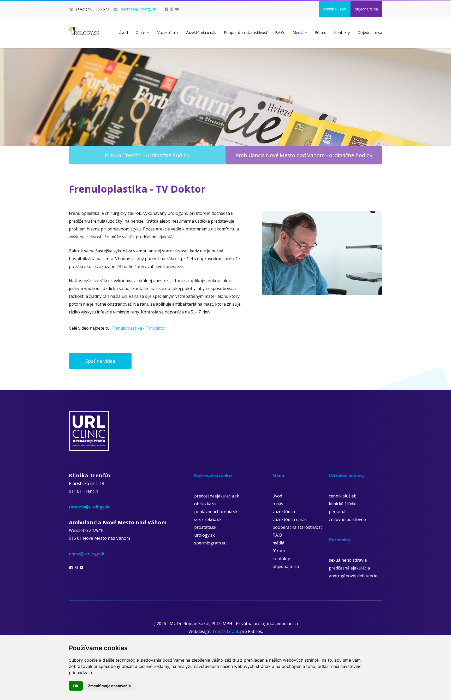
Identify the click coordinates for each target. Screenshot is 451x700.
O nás (141, 32)
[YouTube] (177, 9)
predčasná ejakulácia (349, 568)
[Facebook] (166, 9)
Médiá (298, 32)
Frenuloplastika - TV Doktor (138, 328)
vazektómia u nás (289, 519)
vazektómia (283, 511)
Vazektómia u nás (201, 32)
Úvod (123, 32)
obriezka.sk (205, 504)
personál (337, 511)
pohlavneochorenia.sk (216, 511)
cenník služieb (334, 9)
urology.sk (204, 535)
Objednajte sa (370, 32)
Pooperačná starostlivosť (245, 32)
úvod (277, 496)
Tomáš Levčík (225, 631)
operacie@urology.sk (138, 9)
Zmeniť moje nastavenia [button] (109, 686)
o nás (277, 504)
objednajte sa (366, 9)
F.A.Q (277, 535)
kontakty (281, 558)
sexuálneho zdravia (348, 560)
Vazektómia (167, 32)
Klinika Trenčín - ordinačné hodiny (147, 155)
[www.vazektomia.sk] (84, 31)
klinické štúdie (343, 504)
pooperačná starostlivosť (297, 527)
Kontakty (342, 32)
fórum (278, 551)
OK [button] (76, 686)
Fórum (320, 32)
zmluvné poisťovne (347, 519)
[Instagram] (172, 9)
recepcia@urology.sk (89, 507)
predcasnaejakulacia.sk (216, 496)
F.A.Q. (280, 32)
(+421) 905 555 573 (92, 9)
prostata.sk (205, 527)
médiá (278, 543)
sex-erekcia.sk (208, 519)
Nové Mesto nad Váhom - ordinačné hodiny (303, 155)
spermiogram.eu (210, 543)
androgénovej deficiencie (353, 576)
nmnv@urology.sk (86, 554)
